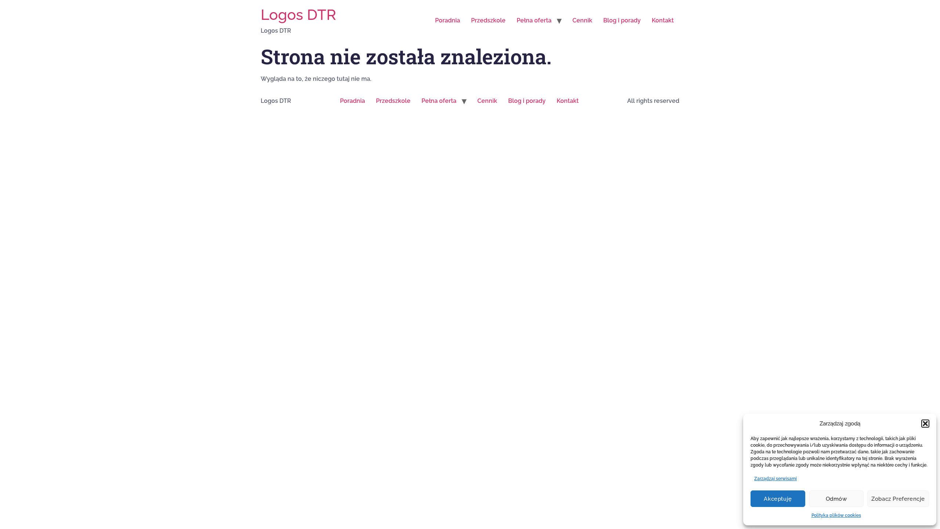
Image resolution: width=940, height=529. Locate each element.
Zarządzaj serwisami (775, 478)
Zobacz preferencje (898, 499)
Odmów (836, 499)
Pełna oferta (534, 20)
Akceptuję (778, 499)
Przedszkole (488, 20)
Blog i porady (622, 20)
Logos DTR (298, 14)
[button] (925, 423)
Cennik (582, 20)
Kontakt (663, 20)
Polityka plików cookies (836, 515)
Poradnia (447, 20)
